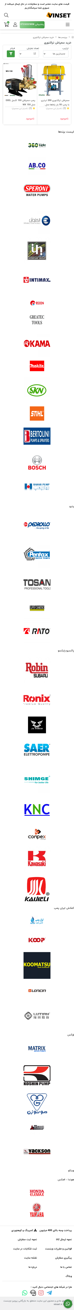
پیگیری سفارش (63, 1258)
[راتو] (37, 631)
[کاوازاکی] (37, 859)
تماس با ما (66, 1267)
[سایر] (37, 750)
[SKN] (37, 390)
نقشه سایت (30, 1258)
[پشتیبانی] (33, 1293)
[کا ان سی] (37, 809)
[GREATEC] (37, 320)
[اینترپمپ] (37, 250)
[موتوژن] (37, 1104)
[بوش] (37, 462)
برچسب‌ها (62, 37)
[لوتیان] (37, 1015)
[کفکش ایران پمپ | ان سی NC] (37, 921)
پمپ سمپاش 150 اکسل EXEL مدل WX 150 (20, 102)
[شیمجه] (37, 779)
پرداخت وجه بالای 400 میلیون (55, 1230)
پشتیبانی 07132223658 (32, 24)
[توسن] (37, 585)
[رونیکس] (37, 700)
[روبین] (37, 670)
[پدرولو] (37, 526)
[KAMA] (37, 343)
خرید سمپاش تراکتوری (43, 37)
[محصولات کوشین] (37, 1075)
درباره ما (33, 1267)
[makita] (37, 366)
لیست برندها (66, 132)
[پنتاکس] (37, 555)
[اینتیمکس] (37, 279)
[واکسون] (37, 1151)
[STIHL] (37, 413)
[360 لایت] (37, 145)
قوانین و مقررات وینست (58, 1248)
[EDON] (37, 303)
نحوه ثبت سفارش (27, 1239)
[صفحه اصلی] (72, 37)
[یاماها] (37, 1210)
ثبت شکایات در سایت (25, 1248)
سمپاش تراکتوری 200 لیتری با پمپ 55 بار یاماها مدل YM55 (55, 103)
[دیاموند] (37, 608)
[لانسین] (37, 990)
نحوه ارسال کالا (64, 1239)
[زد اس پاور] (37, 725)
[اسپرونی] (37, 191)
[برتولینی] (37, 437)
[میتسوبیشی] (37, 1127)
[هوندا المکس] (37, 1193)
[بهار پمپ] (37, 487)
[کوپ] (37, 940)
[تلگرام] (49, 1293)
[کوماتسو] (37, 965)
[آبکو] (37, 166)
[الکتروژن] (37, 221)
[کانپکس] (37, 834)
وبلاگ (69, 1276)
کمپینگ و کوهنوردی (22, 1230)
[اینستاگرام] (41, 1293)
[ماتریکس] (37, 1050)
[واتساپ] (25, 1293)
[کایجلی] (37, 889)
